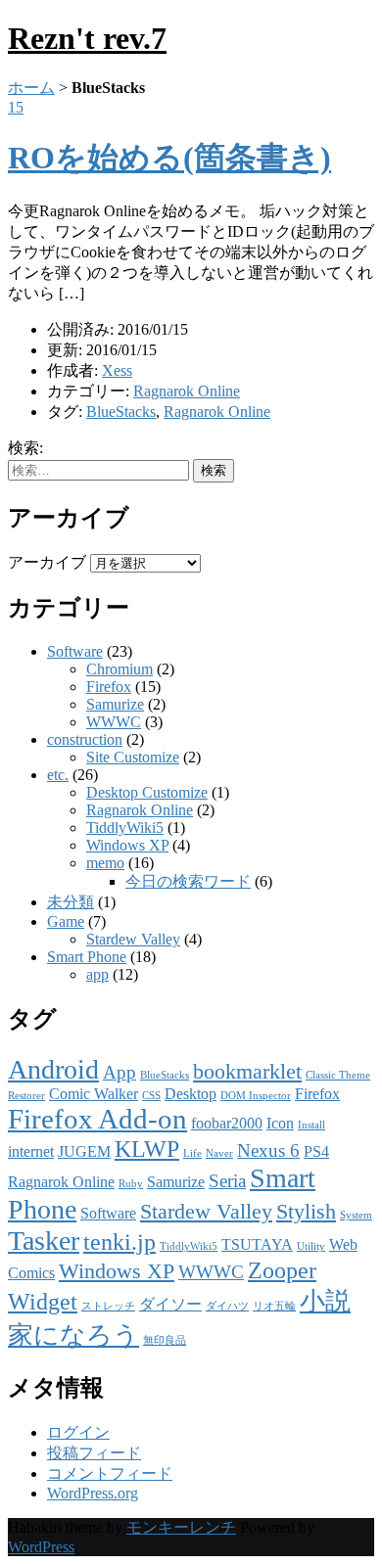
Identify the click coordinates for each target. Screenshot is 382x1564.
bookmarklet (247, 1071)
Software (75, 651)
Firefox (108, 686)
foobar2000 (227, 1123)
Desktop (190, 1093)
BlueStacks (121, 411)
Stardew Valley (133, 939)
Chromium (119, 669)
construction (84, 739)
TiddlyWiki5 (125, 827)
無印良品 (164, 1340)
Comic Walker (93, 1093)
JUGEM (84, 1151)
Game (65, 921)
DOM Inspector (255, 1095)
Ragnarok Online (186, 391)
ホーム (31, 87)
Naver (219, 1153)
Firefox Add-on (97, 1118)
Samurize (115, 704)
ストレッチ (108, 1306)
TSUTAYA (257, 1244)
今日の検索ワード (188, 881)
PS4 (316, 1151)
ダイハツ (227, 1306)
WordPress (41, 1547)
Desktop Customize (147, 792)
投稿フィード (94, 1453)
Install (311, 1125)
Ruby (131, 1183)
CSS (151, 1095)
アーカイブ (47, 562)
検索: (25, 447)
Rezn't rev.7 (87, 38)
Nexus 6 (268, 1150)
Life (192, 1153)
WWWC (113, 721)
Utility (311, 1246)
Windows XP (127, 845)
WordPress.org (92, 1493)
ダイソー (170, 1304)
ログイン (78, 1432)
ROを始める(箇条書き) (169, 157)
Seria (227, 1181)
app (97, 974)
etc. (58, 774)
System (356, 1215)
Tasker (43, 1240)
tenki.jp (119, 1241)
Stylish (306, 1211)
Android (53, 1069)
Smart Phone (86, 956)
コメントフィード (109, 1473)
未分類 (70, 902)
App (119, 1072)
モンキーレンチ (181, 1527)
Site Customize (132, 757)
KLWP (147, 1148)
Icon (280, 1123)
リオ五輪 (274, 1306)
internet (31, 1151)
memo (105, 862)
